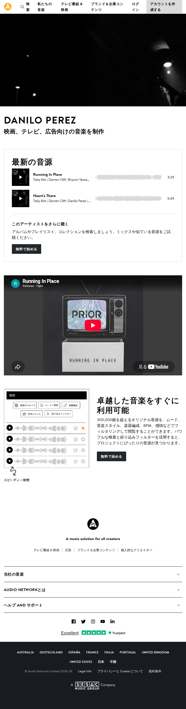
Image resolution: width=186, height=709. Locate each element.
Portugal (128, 652)
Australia (25, 652)
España (74, 652)
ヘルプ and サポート (23, 605)
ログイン (135, 6)
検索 (28, 6)
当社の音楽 (14, 574)
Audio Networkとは (25, 589)
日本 (101, 661)
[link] (8, 7)
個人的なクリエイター (136, 550)
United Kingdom (155, 652)
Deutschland (51, 652)
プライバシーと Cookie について (120, 671)
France (92, 652)
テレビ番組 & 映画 (71, 6)
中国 (113, 661)
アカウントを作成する (162, 6)
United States (81, 661)
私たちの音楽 (45, 6)
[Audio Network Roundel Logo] (93, 524)
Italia (109, 652)
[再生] (20, 177)
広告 (68, 550)
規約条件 (155, 671)
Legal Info (85, 671)
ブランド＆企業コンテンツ (107, 6)
